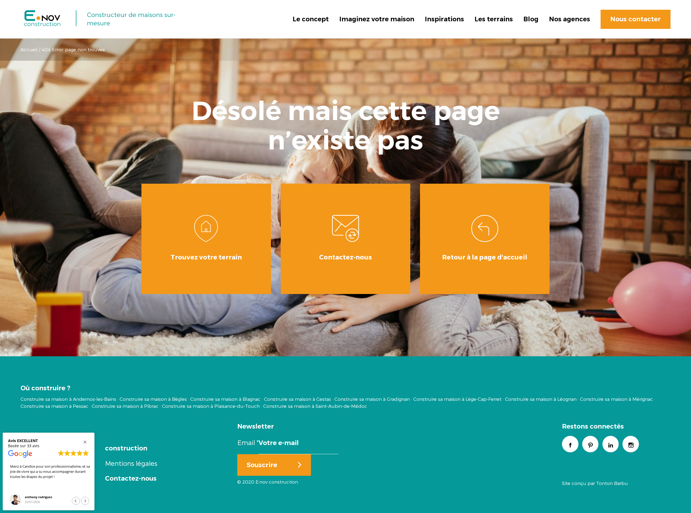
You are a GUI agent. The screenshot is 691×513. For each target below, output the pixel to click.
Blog (530, 19)
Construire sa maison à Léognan (541, 399)
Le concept (311, 19)
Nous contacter (635, 19)
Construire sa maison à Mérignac (616, 399)
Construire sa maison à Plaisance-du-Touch (211, 406)
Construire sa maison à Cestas (297, 399)
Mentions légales (131, 463)
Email (248, 442)
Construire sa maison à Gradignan (372, 399)
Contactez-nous (131, 478)
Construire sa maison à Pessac (54, 406)
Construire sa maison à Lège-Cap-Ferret (457, 399)
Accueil (29, 49)
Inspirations (444, 19)
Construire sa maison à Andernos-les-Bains (68, 399)
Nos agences (569, 19)
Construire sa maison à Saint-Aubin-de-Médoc (315, 406)
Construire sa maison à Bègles (153, 399)
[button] (85, 442)
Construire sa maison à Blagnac (225, 399)
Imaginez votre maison (376, 19)
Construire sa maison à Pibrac (125, 406)
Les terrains (494, 19)
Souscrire (262, 465)
